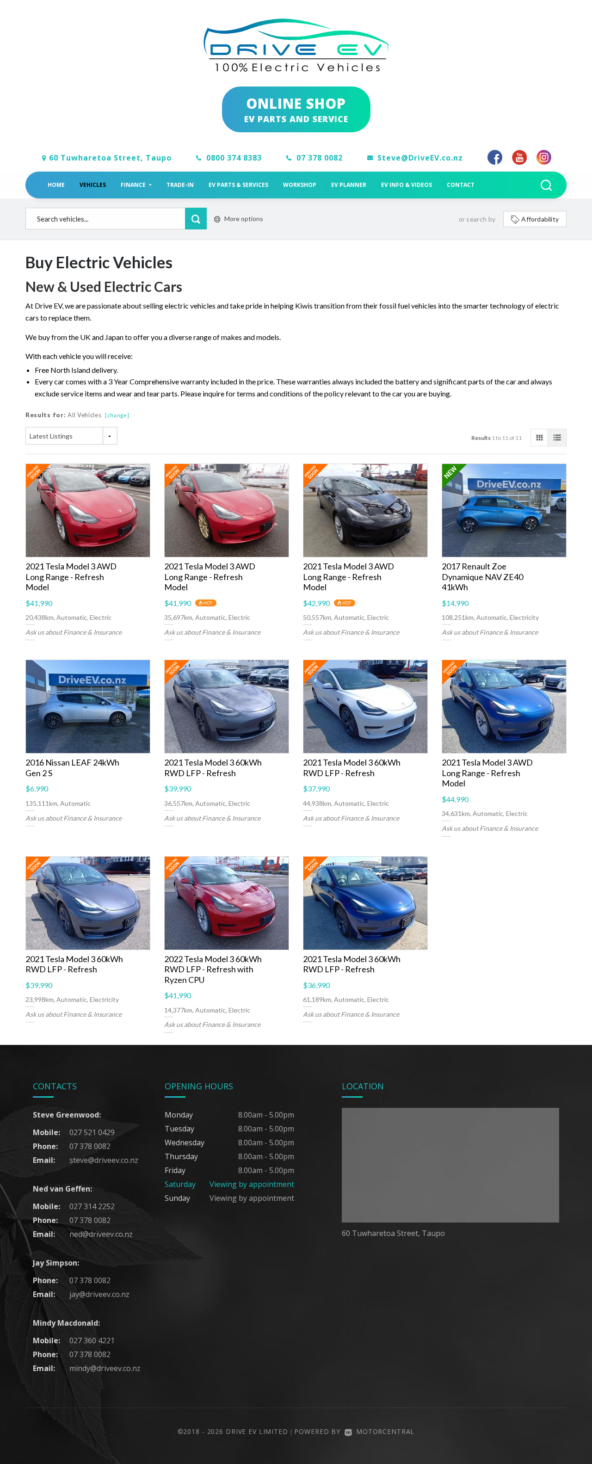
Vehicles (93, 185)
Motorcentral (385, 1431)
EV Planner (348, 185)
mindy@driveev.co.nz (105, 1368)
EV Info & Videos (406, 185)
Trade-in (180, 185)
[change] (117, 415)
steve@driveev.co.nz (103, 1160)
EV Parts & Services (238, 185)
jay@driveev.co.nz (99, 1294)
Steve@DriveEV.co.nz (420, 158)
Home (56, 185)
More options (243, 218)
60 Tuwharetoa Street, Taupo (110, 158)
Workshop (299, 185)
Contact (461, 185)
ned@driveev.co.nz (101, 1234)
